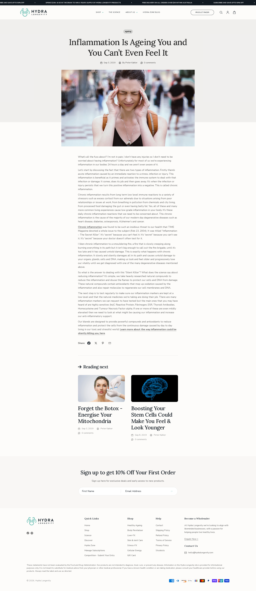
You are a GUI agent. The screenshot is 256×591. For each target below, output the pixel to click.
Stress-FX (132, 545)
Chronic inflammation (90, 227)
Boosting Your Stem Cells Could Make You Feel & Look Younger (151, 418)
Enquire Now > (191, 539)
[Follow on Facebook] (28, 533)
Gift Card (131, 555)
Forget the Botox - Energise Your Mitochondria (100, 414)
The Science (114, 12)
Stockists (160, 550)
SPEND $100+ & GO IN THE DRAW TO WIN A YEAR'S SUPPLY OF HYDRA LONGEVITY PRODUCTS (70, 3)
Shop (98, 12)
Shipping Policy (163, 530)
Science (87, 535)
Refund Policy (162, 535)
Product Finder (202, 12)
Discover (88, 540)
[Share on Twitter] (96, 343)
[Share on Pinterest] (102, 343)
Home (87, 525)
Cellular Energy (134, 550)
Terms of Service (164, 540)
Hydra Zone (89, 545)
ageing (128, 31)
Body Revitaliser (135, 530)
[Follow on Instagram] (32, 533)
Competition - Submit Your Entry (99, 555)
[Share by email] (109, 343)
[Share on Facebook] (89, 343)
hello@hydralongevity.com (200, 552)
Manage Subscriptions (94, 550)
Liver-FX (131, 535)
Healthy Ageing (134, 525)
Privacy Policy (162, 545)
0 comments (150, 62)
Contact (159, 525)
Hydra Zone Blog (151, 12)
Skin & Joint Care (135, 540)
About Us (130, 12)
